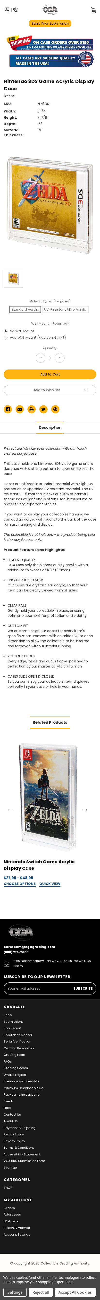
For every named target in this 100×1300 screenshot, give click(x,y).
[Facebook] (8, 409)
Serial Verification (17, 1041)
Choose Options (20, 884)
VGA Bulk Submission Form (24, 1161)
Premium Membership (21, 1081)
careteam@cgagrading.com (29, 947)
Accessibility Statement (22, 1154)
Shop (8, 1015)
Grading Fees (14, 1054)
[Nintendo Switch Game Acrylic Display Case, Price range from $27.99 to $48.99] (47, 797)
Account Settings (17, 1234)
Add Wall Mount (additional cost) (38, 337)
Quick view (49, 884)
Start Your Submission (50, 23)
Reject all (41, 1292)
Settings (15, 1292)
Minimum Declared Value (23, 1088)
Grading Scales (16, 1068)
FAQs (8, 1061)
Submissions (14, 1021)
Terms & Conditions (19, 1147)
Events (9, 1101)
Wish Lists (11, 1221)
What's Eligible (15, 1074)
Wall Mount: (50, 323)
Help (7, 1107)
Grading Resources (19, 1048)
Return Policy (14, 1134)
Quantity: (50, 348)
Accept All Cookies (75, 1292)
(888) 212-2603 (16, 952)
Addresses (12, 1214)
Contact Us (12, 1114)
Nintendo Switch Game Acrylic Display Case (39, 865)
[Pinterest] (55, 409)
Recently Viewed (17, 1227)
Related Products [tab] (50, 722)
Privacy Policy (14, 1141)
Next (85, 810)
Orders (9, 1208)
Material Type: (50, 301)
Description (50, 427)
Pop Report (12, 1028)
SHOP (8, 1187)
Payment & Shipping (19, 1128)
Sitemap (10, 1167)
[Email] (20, 409)
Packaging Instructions (21, 1094)
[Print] (31, 409)
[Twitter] (43, 409)
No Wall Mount (22, 331)
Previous (10, 810)
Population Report (18, 1035)
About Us (11, 1121)
